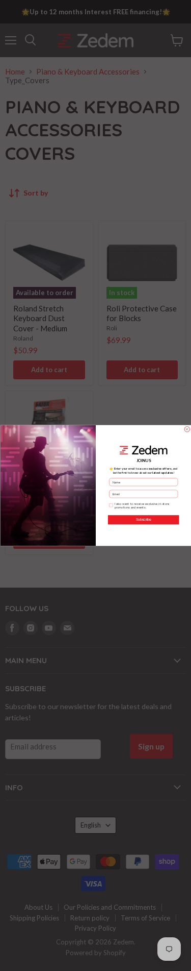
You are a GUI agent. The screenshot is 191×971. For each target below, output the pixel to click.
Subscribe (143, 520)
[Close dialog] (187, 429)
